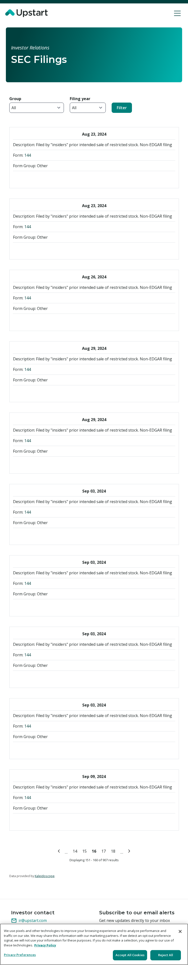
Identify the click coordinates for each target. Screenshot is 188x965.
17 (104, 851)
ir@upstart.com (29, 921)
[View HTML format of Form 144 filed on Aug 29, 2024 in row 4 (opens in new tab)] (49, 393)
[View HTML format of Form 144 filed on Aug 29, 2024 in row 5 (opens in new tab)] (49, 464)
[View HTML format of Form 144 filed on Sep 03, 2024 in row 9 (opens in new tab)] (49, 749)
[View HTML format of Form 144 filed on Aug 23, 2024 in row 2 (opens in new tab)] (49, 250)
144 (27, 155)
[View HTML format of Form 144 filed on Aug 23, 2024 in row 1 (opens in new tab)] (49, 179)
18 (114, 851)
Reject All (165, 955)
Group (15, 98)
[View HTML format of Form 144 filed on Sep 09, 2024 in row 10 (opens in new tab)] (49, 821)
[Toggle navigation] (177, 13)
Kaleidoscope (45, 876)
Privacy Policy (45, 945)
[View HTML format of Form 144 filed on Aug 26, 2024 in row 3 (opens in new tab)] (49, 321)
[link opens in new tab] (27, 13)
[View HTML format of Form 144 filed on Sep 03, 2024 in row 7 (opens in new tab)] (49, 607)
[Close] (180, 931)
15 (85, 851)
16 (95, 851)
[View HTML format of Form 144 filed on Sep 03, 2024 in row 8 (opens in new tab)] (49, 678)
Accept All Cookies (130, 955)
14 (75, 851)
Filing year (80, 98)
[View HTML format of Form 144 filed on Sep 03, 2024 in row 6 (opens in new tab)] (49, 535)
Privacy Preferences (20, 955)
